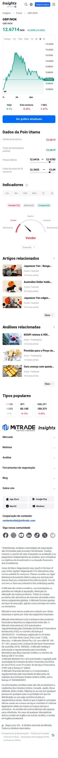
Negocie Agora (42, 4)
